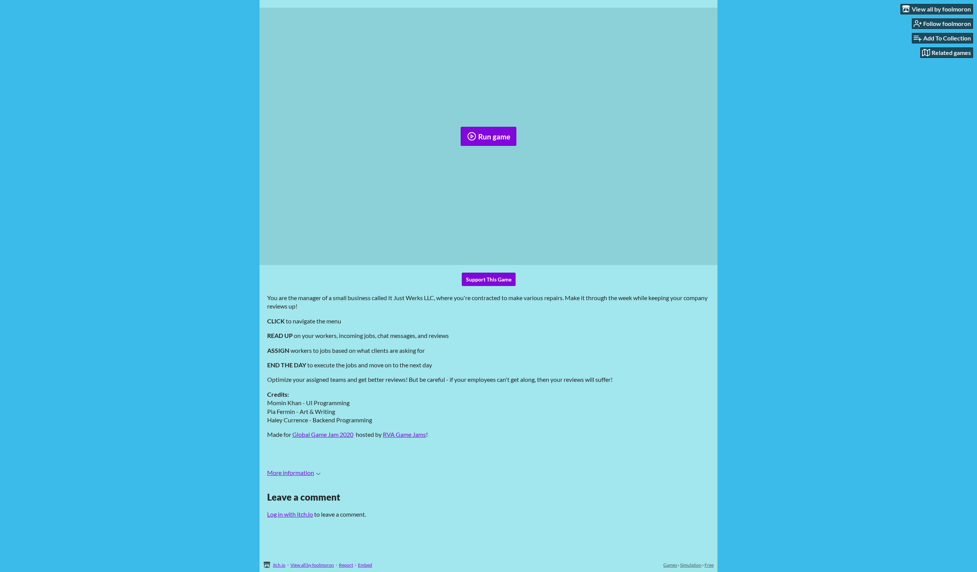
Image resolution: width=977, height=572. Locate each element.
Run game (494, 136)
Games (670, 565)
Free (709, 565)
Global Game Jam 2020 (322, 434)
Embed (365, 565)
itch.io (279, 565)
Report (346, 565)
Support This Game (488, 279)
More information (290, 472)
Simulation (690, 565)
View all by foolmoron (312, 565)
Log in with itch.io (290, 514)
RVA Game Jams (404, 434)
